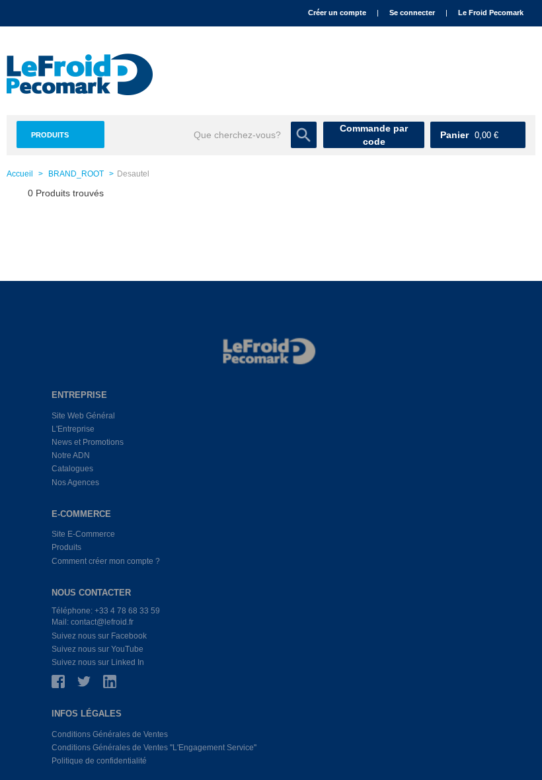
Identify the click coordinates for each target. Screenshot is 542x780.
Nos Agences (75, 482)
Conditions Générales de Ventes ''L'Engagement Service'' (154, 747)
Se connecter (412, 13)
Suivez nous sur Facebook (99, 636)
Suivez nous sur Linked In (98, 662)
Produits (50, 135)
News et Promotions (88, 442)
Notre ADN (71, 455)
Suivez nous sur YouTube (97, 649)
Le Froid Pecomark (490, 13)
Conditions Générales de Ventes (110, 734)
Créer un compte (337, 13)
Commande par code (374, 135)
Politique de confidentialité (99, 760)
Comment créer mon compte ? (106, 561)
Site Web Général (83, 415)
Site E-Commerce (83, 534)
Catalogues (72, 468)
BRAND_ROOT (76, 173)
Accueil (20, 173)
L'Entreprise (73, 429)
